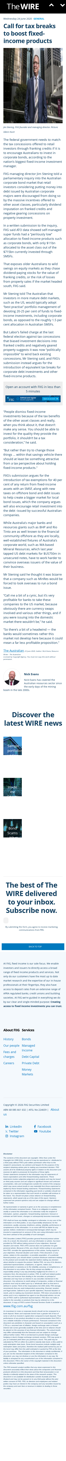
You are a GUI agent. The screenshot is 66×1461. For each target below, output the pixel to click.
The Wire (24, 7)
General (39, 18)
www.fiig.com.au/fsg (18, 1306)
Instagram (16, 1136)
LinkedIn (15, 1126)
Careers (8, 1063)
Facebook (44, 1126)
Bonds (26, 1039)
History (8, 1039)
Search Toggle (51, 7)
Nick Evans (31, 674)
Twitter (13, 1131)
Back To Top (35, 946)
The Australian (13, 651)
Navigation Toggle (61, 7)
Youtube (44, 1131)
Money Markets (27, 1071)
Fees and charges (9, 1054)
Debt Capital (30, 1057)
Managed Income (28, 1047)
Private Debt (30, 1063)
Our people (11, 1045)
